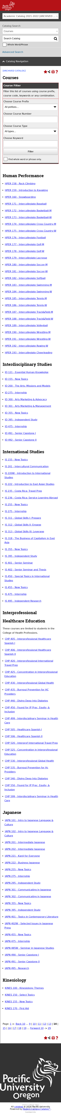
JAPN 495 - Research (17, 968)
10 (34, 1024)
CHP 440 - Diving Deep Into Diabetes (26, 700)
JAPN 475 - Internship (17, 941)
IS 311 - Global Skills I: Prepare (23, 518)
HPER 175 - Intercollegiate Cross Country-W (30, 230)
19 (24, 1028)
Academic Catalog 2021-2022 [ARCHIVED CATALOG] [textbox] (31, 16)
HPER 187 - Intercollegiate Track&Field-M (29, 312)
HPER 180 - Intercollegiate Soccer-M (26, 264)
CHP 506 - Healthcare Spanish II (23, 736)
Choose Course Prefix (16, 101)
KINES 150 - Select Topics (20, 994)
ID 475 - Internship (16, 426)
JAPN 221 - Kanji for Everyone (22, 855)
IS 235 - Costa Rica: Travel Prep (23, 491)
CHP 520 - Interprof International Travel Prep (31, 743)
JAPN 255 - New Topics (18, 869)
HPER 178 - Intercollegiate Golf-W (24, 251)
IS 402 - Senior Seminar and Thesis (25, 569)
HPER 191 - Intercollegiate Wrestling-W (28, 339)
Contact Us (30, 1112)
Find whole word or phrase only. (24, 159)
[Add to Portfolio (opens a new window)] (45, 71)
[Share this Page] (49, 71)
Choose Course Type (15, 126)
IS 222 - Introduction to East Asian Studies (29, 484)
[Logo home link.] (30, 1102)
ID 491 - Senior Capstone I (20, 433)
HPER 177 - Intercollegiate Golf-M (24, 244)
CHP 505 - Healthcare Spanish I (23, 729)
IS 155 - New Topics (16, 459)
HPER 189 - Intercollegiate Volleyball (26, 325)
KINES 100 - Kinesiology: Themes (24, 988)
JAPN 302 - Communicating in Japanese (28, 896)
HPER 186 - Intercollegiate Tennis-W (26, 305)
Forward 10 (37, 1028)
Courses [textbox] (8, 31)
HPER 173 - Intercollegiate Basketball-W (28, 217)
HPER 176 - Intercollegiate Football (25, 237)
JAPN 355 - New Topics (18, 903)
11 (39, 1024)
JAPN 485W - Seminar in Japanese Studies (29, 948)
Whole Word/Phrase (17, 44)
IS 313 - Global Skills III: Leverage (24, 531)
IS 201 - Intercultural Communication (27, 466)
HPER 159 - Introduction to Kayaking (26, 190)
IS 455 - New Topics (16, 587)
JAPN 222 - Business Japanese (22, 862)
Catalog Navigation (17, 61)
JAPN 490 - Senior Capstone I (22, 954)
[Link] (7, 9)
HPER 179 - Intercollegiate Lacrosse (26, 257)
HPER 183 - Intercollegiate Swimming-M (28, 285)
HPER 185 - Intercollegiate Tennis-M (26, 298)
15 (4, 1028)
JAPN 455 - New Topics (18, 934)
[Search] (55, 38)
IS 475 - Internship (16, 594)
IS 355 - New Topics (16, 549)
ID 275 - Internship (16, 392)
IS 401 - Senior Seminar (19, 562)
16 (9, 1028)
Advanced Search (12, 52)
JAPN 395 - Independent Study (22, 910)
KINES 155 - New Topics (19, 1001)
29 (49, 1028)
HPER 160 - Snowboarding (20, 197)
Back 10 (20, 1024)
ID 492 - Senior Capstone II (21, 439)
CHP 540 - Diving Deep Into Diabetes (26, 778)
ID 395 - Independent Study (21, 419)
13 (49, 1024)
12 (44, 1024)
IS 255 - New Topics (16, 504)
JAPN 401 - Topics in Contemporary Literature (31, 916)
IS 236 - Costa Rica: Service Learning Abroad (31, 497)
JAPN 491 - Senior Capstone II (22, 961)
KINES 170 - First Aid (17, 1008)
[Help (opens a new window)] (56, 71)
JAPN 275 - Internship (17, 876)
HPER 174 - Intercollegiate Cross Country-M (30, 224)
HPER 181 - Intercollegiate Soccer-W (26, 271)
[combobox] (30, 16)
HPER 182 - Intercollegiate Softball (25, 278)
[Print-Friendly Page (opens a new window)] (52, 71)
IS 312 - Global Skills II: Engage (23, 524)
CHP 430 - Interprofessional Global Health (29, 682)
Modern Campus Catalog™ (37, 1109)
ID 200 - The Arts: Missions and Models (27, 385)
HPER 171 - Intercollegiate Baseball (25, 203)
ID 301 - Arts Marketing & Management (28, 406)
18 (19, 1028)
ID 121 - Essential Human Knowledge (26, 372)
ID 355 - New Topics (16, 412)
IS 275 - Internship (16, 511)
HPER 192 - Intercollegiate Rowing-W (26, 345)
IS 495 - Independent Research (23, 601)
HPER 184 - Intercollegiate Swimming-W (28, 291)
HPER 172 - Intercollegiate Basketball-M (28, 210)
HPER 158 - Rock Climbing (20, 183)
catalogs (18, 1106)
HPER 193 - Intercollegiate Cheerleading (28, 352)
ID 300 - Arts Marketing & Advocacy (26, 399)
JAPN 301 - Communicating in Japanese (28, 889)
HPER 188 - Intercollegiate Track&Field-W (29, 318)
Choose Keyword (13, 138)
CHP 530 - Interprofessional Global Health (29, 760)
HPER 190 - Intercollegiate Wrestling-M (27, 332)
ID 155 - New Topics (16, 379)
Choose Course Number (17, 113)
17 (14, 1028)
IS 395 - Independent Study (21, 556)
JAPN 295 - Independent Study (22, 883)
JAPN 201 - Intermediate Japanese (25, 842)
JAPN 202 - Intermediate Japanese (25, 849)
